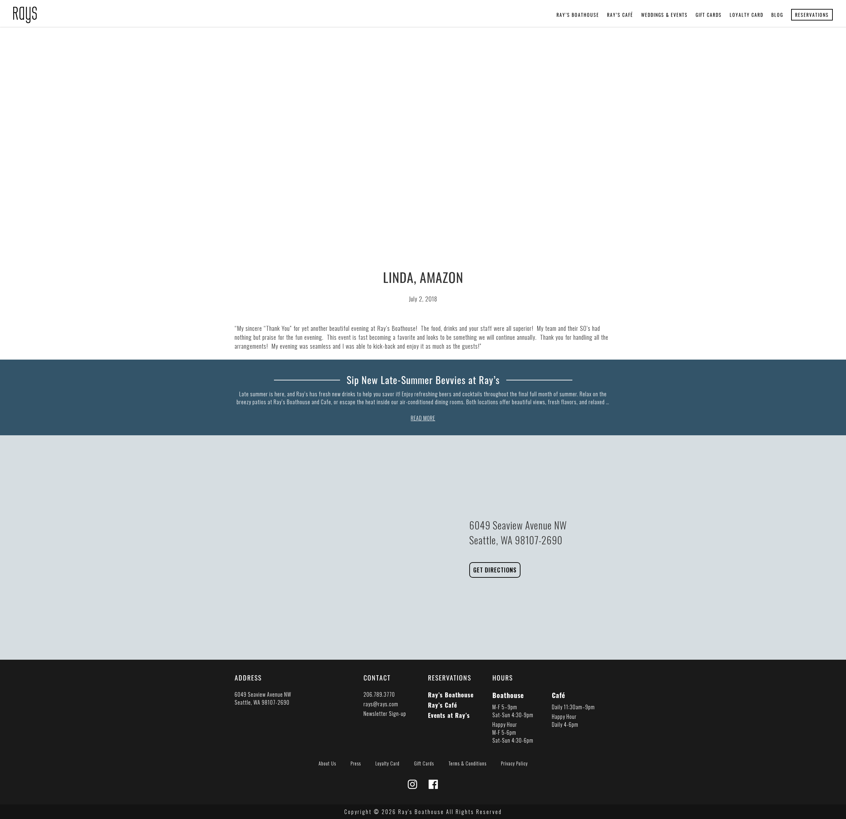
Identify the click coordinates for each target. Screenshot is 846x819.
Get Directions (495, 570)
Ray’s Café (620, 14)
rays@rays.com (381, 704)
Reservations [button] (812, 14)
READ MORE (423, 418)
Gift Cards (709, 14)
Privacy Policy (514, 763)
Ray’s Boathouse (578, 14)
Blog (777, 14)
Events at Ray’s (449, 715)
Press (356, 763)
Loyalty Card (746, 14)
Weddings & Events (664, 14)
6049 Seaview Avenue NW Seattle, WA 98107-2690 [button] (263, 698)
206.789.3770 (379, 694)
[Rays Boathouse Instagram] (412, 786)
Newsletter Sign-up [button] (385, 714)
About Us (327, 763)
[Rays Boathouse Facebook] (433, 786)
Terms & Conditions (467, 763)
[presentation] (25, 11)
